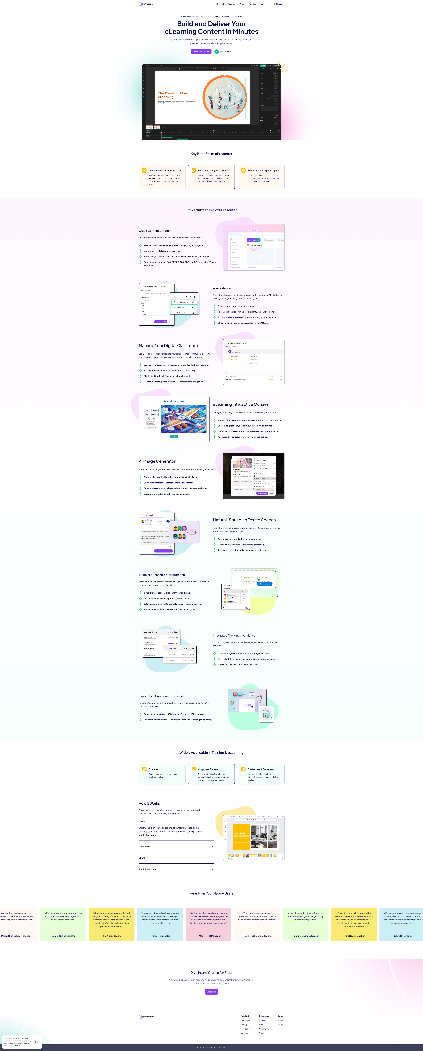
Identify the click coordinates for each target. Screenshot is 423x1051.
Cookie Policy (16, 1045)
